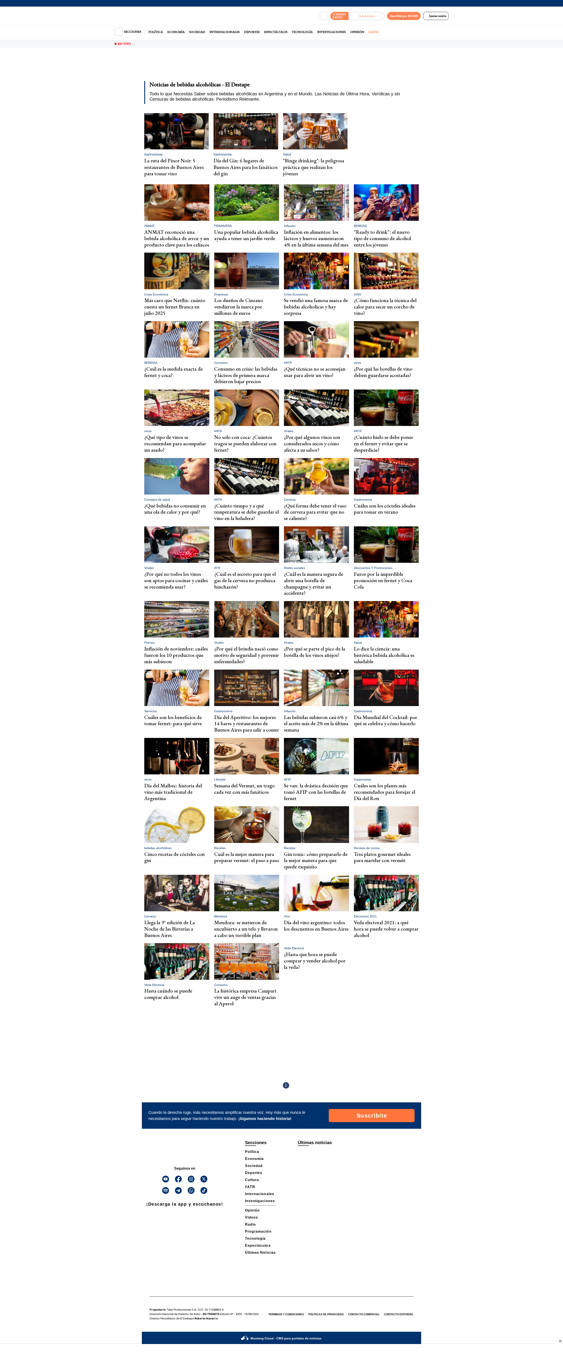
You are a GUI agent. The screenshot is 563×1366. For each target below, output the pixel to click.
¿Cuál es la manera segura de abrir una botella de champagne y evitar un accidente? (313, 583)
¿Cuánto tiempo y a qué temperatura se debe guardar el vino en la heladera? (246, 512)
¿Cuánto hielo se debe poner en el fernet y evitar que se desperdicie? (383, 443)
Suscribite (371, 1115)
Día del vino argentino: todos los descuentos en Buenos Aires (316, 925)
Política (155, 32)
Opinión (357, 32)
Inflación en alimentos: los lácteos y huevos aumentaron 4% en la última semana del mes (316, 238)
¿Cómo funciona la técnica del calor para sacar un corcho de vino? (385, 306)
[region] (281, 67)
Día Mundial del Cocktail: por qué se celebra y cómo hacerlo (385, 720)
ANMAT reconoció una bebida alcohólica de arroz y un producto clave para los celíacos (176, 238)
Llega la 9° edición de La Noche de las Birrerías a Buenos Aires (169, 928)
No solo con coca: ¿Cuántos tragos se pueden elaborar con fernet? (245, 443)
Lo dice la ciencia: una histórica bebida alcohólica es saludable (384, 655)
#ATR (250, 1187)
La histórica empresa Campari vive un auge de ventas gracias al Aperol (245, 997)
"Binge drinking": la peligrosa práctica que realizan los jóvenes (313, 167)
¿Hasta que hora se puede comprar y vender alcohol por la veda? (314, 960)
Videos (251, 1217)
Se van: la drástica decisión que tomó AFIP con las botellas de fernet (316, 792)
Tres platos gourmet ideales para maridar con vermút (382, 857)
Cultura (252, 1180)
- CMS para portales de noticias (286, 1338)
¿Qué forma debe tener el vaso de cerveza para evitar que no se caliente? (315, 512)
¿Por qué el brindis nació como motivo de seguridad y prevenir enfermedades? (246, 655)
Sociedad (197, 32)
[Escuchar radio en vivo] (366, 16)
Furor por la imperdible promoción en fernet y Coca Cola (383, 580)
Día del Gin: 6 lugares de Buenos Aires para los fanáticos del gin (246, 167)
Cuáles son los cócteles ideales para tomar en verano (384, 508)
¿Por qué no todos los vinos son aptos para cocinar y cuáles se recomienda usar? (176, 580)
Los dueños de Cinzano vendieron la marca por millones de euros (238, 306)
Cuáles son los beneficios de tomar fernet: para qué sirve (173, 720)
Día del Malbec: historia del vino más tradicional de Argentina (173, 792)
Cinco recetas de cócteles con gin (174, 857)
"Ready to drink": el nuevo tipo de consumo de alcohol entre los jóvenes (382, 238)
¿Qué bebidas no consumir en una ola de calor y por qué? (175, 508)
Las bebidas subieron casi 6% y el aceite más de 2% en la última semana (316, 723)
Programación (258, 1231)
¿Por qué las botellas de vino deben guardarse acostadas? (383, 372)
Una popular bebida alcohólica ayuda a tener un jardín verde (246, 235)
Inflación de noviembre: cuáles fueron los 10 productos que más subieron (176, 655)
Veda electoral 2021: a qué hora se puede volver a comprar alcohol (386, 928)
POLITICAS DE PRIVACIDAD (326, 1314)
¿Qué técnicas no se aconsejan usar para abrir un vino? (314, 372)
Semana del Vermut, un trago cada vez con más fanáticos (244, 788)
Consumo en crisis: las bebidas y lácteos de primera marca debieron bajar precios (245, 375)
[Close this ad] (560, 1341)
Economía (176, 32)
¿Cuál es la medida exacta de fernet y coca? (173, 372)
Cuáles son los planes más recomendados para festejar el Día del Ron (384, 792)
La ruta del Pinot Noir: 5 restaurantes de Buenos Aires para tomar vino (174, 167)
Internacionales (225, 32)
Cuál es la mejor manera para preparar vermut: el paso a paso (246, 857)
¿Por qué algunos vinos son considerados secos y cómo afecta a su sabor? (312, 443)
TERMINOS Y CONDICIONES (286, 1314)
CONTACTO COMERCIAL (364, 1314)
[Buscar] (324, 16)
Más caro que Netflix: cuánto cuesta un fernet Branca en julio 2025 (174, 306)
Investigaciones (331, 32)
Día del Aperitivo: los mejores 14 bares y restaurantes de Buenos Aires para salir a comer (246, 723)
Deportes (252, 32)
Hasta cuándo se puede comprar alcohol (168, 993)
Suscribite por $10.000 (404, 16)
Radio (374, 32)
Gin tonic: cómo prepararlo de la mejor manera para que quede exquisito (315, 860)
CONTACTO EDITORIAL (398, 1314)
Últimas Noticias (260, 1252)
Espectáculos (275, 32)
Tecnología (302, 32)
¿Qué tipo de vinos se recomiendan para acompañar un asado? (175, 443)
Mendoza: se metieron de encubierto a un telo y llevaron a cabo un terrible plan (246, 928)
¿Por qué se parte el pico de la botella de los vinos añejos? (314, 651)
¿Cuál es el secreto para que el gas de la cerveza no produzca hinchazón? (245, 580)
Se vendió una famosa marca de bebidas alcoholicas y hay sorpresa (316, 306)
